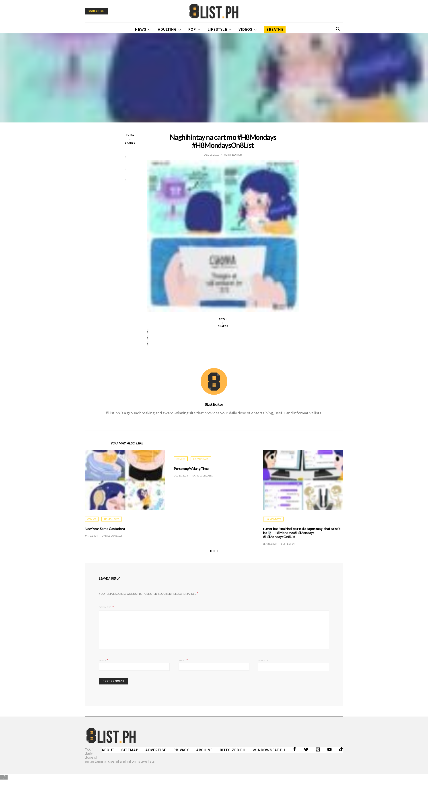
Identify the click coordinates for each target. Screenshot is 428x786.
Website (263, 660)
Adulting (167, 29)
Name (103, 660)
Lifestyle (217, 29)
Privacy (181, 750)
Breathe (274, 29)
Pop (192, 29)
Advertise (155, 750)
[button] (210, 551)
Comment (105, 607)
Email (183, 660)
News (140, 29)
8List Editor (214, 404)
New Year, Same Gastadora (105, 528)
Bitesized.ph (232, 750)
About (108, 750)
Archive (204, 750)
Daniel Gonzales (112, 535)
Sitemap (129, 750)
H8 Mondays (111, 519)
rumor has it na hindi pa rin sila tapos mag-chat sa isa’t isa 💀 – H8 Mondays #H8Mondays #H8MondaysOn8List (301, 532)
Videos (245, 29)
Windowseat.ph (269, 750)
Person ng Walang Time (191, 468)
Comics (91, 519)
